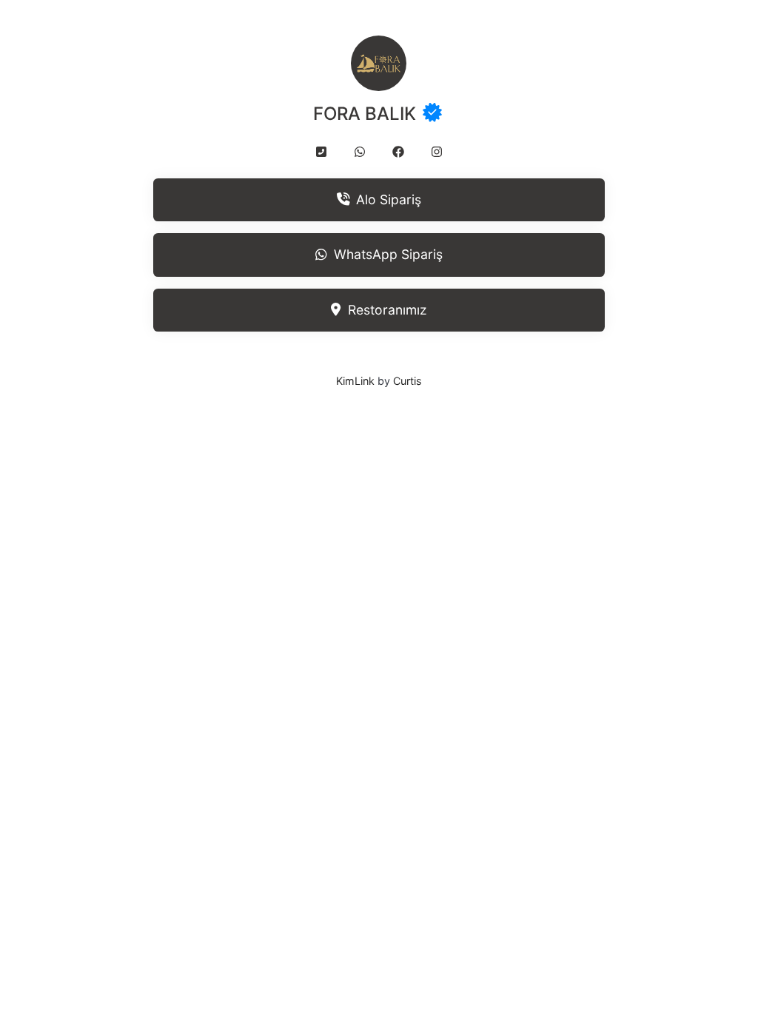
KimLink (355, 380)
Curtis (407, 380)
